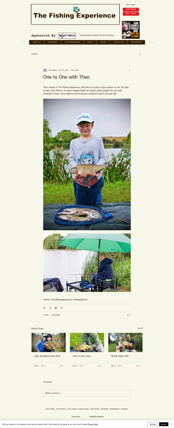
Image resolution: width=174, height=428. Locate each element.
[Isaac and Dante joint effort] (48, 342)
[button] (139, 54)
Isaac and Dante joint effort (47, 356)
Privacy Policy (93, 424)
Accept (163, 424)
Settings (153, 424)
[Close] (171, 424)
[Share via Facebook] (44, 308)
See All (140, 328)
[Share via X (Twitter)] (50, 308)
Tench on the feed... (82, 356)
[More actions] (129, 70)
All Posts (34, 54)
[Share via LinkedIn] (56, 308)
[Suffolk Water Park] (125, 342)
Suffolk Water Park (120, 356)
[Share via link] (62, 308)
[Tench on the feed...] (87, 342)
